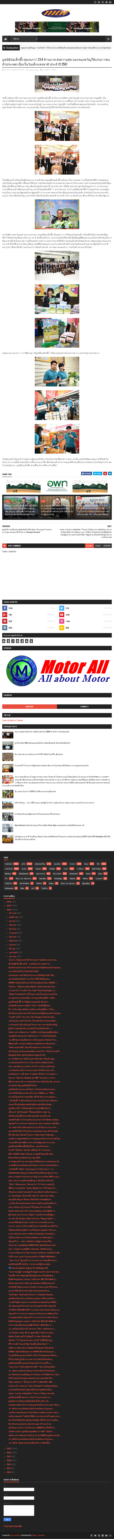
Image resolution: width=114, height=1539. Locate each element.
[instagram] (106, 2)
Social (88, 873)
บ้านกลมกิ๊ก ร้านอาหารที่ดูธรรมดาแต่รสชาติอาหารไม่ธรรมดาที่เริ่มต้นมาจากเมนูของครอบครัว (52, 765)
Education (42, 878)
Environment (9, 888)
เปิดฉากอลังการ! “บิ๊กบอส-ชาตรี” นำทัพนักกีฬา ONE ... (31, 1381)
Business (8, 873)
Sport (100, 873)
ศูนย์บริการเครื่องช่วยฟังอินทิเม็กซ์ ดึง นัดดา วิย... (29, 1400)
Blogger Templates (38, 1535)
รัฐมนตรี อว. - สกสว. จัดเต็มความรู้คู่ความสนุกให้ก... (30, 1241)
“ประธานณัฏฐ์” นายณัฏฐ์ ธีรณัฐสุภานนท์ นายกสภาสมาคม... (34, 1271)
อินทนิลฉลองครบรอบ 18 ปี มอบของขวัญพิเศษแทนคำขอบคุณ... (35, 967)
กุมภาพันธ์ (13, 952)
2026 (9, 901)
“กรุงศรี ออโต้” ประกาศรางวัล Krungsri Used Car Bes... (32, 1016)
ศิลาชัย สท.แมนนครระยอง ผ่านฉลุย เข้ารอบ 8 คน (29, 1423)
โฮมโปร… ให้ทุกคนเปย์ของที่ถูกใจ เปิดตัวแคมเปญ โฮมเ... (32, 986)
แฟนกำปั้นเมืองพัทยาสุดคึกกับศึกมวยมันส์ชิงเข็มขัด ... (31, 1104)
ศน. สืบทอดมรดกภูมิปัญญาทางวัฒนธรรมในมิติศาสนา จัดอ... (34, 1374)
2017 (9, 1468)
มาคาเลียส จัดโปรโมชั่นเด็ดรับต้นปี (23, 971)
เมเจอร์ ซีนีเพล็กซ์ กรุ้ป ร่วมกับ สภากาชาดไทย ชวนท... (31, 1222)
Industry (72, 878)
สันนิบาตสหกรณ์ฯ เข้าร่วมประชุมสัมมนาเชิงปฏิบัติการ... (32, 1210)
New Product (96, 869)
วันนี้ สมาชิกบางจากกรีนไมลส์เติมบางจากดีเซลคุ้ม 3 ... (31, 1237)
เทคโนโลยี (9, 869)
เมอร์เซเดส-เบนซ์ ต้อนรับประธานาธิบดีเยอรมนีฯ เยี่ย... (31, 975)
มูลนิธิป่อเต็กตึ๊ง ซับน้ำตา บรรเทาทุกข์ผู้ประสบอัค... (29, 1263)
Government (74, 873)
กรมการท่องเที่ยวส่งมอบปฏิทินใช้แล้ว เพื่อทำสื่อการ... (30, 1324)
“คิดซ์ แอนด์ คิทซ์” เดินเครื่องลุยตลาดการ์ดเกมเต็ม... (30, 1047)
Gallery (51, 883)
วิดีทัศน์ (39, 883)
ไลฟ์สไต (45, 888)
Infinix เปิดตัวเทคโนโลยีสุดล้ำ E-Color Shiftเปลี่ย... (30, 1336)
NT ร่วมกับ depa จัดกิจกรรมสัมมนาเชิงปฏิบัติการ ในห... (31, 1009)
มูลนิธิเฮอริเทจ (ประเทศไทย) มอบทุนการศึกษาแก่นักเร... (32, 1298)
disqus (98, 545)
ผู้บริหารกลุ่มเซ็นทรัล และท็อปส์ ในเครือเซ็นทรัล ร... (30, 1028)
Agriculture (86, 883)
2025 (9, 905)
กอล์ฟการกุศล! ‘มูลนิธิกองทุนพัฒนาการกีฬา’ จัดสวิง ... (31, 1431)
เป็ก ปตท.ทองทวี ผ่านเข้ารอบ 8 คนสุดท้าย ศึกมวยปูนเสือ (32, 1305)
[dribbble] (102, 2)
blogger (89, 545)
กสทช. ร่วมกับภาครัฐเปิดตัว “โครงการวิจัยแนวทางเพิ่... (31, 1393)
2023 (9, 1448)
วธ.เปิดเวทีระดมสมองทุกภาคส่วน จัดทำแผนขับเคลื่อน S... (32, 1203)
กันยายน (13, 924)
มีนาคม (12, 948)
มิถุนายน (13, 936)
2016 (9, 1472)
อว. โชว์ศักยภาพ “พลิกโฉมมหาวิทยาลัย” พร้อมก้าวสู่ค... (32, 1058)
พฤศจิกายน (14, 916)
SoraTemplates (15, 1535)
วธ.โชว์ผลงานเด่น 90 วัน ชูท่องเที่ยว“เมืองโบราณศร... (31, 1332)
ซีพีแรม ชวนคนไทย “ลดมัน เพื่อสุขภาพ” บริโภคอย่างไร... (32, 1187)
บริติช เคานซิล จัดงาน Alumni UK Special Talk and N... (31, 1347)
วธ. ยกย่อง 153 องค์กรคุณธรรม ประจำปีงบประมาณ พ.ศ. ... (33, 1127)
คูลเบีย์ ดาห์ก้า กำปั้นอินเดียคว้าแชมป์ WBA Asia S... (30, 1108)
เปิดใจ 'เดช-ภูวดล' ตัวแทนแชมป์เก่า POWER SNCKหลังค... (32, 1256)
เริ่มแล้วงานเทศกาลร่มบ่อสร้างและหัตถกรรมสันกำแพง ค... (33, 1191)
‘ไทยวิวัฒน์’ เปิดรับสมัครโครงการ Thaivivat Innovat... (31, 1294)
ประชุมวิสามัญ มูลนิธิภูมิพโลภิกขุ (22, 1085)
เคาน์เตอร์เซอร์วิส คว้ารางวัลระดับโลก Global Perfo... (31, 1062)
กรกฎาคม (13, 932)
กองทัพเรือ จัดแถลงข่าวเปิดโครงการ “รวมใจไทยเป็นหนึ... (32, 1035)
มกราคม (13, 956)
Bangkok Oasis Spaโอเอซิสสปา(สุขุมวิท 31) (26, 1054)
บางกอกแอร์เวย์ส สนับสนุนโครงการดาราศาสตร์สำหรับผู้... (33, 1024)
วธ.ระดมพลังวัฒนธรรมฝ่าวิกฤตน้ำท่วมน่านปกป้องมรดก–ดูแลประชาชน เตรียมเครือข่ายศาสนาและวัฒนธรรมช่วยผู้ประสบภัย (57, 510)
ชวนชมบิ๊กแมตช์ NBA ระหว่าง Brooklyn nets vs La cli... (32, 1142)
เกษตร (66, 869)
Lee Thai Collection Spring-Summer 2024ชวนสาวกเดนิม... (33, 1419)
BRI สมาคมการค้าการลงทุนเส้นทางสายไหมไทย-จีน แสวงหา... (35, 1081)
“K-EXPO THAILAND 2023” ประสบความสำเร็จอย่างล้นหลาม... (34, 1309)
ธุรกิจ (23, 864)
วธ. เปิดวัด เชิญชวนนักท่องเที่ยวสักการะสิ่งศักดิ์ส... (29, 1442)
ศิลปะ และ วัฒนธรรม (23, 878)
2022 (9, 1452)
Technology (58, 878)
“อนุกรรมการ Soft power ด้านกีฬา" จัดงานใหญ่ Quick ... (32, 1366)
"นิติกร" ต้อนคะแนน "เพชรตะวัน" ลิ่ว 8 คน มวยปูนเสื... (31, 1184)
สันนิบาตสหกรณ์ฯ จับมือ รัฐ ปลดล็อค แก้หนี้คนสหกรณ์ (31, 1283)
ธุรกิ (32, 888)
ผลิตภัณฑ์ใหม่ (40, 864)
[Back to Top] (110, 1535)
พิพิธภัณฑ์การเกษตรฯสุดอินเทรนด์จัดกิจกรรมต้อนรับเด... (32, 1043)
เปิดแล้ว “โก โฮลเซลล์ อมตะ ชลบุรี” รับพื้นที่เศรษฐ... (30, 1340)
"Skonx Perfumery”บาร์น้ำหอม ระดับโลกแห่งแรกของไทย (32, 993)
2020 (9, 1460)
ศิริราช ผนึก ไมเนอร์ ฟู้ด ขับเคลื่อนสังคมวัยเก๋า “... (29, 1343)
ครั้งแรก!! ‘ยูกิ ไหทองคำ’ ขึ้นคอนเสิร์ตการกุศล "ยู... (29, 1111)
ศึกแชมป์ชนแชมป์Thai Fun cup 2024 (24, 1157)
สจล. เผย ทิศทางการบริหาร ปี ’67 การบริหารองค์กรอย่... (32, 1066)
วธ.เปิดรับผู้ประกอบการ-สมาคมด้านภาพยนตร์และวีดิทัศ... (33, 1301)
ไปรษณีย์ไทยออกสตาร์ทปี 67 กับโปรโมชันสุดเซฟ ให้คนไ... (33, 1355)
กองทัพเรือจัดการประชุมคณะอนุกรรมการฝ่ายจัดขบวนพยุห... (34, 1119)
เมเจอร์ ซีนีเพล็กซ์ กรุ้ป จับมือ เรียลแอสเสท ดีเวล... (29, 1290)
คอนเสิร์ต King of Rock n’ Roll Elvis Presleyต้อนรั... (30, 1199)
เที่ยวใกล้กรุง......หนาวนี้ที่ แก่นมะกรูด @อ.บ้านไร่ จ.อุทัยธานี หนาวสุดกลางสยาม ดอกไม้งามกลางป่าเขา (55, 802)
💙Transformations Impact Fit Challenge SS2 (28, 1267)
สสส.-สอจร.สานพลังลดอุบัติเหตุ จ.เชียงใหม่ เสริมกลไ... (31, 1180)
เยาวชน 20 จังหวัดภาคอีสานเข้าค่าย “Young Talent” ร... (32, 1218)
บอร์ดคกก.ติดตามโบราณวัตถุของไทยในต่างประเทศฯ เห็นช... (34, 1404)
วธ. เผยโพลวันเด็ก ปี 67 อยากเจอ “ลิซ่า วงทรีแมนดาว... (32, 1328)
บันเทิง (24, 869)
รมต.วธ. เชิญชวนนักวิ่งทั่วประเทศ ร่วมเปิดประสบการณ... (32, 959)
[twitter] (99, 2)
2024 (9, 909)
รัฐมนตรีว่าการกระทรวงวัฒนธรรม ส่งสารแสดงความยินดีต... (34, 1123)
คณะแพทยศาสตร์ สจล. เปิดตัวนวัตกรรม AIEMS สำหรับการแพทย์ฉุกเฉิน (42, 731)
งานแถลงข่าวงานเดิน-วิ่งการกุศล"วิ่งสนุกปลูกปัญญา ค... (32, 990)
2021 (9, 1456)
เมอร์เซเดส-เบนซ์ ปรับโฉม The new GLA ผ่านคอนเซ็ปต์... (32, 1020)
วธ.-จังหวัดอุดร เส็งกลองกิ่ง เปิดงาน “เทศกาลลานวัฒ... (31, 1195)
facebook (106, 545)
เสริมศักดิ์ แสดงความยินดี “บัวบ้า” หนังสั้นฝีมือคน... (30, 1005)
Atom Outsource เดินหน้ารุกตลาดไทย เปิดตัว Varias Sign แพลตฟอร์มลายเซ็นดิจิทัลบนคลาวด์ (49, 825)
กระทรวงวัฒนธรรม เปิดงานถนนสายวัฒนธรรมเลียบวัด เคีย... (34, 1252)
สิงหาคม (13, 928)
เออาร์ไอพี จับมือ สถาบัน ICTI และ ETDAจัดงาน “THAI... (31, 1092)
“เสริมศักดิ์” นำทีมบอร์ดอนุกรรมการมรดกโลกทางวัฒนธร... (33, 1100)
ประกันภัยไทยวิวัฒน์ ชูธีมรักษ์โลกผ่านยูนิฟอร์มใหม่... (30, 1389)
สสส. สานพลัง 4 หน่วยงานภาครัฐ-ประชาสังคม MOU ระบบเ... (34, 1176)
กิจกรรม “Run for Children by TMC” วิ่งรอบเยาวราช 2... (32, 1077)
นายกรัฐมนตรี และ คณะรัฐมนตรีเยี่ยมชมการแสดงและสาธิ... (34, 1161)
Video (22, 888)
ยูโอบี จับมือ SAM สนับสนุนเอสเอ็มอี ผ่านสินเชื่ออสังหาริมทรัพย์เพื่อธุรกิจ (42, 742)
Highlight (30, 706)
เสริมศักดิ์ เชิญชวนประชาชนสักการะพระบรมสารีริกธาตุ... (33, 1286)
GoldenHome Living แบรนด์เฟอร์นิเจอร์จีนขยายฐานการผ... (33, 1172)
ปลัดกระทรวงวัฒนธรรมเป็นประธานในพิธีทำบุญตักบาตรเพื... (34, 1435)
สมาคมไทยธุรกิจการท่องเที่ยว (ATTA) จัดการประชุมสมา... (32, 1096)
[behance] (110, 2)
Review (85, 878)
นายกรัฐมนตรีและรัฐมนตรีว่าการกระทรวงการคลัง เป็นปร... (33, 1317)
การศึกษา (46, 69)
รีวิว (6, 878)
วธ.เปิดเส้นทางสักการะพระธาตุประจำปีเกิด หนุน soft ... (32, 1070)
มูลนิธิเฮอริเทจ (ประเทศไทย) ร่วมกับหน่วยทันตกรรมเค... (32, 1089)
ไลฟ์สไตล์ (8, 864)
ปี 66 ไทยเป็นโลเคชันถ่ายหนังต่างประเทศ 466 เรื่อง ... (31, 1378)
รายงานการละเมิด (13, 1526)
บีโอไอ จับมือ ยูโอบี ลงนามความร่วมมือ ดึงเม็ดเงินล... (31, 1359)
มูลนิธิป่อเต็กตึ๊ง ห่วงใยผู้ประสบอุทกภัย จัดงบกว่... (28, 1001)
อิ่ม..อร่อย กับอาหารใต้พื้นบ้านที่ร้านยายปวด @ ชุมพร (35, 791)
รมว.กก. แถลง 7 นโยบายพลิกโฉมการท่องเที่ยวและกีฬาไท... (33, 1225)
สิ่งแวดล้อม (57, 873)
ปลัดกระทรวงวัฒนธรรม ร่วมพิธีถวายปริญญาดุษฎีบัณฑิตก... (33, 1032)
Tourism (38, 869)
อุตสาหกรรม (40, 873)
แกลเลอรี (99, 878)
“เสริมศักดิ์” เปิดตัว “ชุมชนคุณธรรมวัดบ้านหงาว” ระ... (31, 1168)
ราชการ (72, 864)
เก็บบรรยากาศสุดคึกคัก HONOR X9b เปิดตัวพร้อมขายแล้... (32, 1245)
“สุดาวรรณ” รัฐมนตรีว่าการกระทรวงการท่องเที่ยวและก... (33, 1260)
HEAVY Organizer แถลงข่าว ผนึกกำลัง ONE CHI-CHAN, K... (32, 1279)
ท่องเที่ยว (57, 864)
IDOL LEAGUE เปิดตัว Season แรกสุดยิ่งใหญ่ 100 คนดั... (31, 1153)
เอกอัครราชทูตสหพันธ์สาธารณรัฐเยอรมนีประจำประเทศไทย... (34, 1138)
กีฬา (100, 48)
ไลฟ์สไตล (8, 883)
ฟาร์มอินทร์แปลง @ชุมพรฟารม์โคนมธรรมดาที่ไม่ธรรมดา (37, 813)
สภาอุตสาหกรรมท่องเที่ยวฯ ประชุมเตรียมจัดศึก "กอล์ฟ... (32, 997)
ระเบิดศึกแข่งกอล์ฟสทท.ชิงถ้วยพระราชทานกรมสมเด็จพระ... (34, 1165)
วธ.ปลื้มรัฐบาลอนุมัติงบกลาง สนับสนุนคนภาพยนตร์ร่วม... (32, 1039)
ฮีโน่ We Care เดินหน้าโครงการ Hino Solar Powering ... (32, 1134)
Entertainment (23, 873)
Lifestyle (52, 869)
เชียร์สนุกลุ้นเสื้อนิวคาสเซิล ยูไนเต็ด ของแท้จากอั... (30, 1115)
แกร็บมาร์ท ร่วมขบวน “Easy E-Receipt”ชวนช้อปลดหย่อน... (33, 1385)
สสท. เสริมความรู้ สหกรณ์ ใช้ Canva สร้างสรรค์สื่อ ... (30, 1206)
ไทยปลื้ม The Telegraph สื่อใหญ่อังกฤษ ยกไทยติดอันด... (31, 1275)
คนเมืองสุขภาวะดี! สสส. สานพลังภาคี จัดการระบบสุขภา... (33, 1073)
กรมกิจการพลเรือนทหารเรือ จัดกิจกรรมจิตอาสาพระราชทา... (34, 1412)
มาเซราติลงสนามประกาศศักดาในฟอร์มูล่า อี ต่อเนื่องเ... (32, 1233)
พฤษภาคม (13, 940)
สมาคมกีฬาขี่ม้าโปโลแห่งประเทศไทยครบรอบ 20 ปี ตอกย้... (33, 1130)
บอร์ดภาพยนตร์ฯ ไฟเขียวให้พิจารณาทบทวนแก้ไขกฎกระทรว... (35, 1416)
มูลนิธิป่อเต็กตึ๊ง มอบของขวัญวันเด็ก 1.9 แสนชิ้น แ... (30, 1362)
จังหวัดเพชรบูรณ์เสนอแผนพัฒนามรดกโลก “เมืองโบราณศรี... (34, 1051)
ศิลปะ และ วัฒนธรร (68, 883)
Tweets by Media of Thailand (12, 720)
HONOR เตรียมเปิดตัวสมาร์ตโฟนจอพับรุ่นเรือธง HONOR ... (32, 982)
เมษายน (12, 944)
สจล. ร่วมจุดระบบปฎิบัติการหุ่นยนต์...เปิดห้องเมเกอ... (30, 1248)
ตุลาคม (12, 920)
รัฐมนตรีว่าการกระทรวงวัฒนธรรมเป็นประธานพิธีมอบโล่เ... (34, 1313)
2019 (9, 1464)
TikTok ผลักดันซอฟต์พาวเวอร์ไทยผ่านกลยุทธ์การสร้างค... (32, 1229)
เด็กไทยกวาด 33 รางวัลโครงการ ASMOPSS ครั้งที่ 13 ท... (32, 1427)
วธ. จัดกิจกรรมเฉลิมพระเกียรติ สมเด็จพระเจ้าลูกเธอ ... (31, 1408)
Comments (84, 706)
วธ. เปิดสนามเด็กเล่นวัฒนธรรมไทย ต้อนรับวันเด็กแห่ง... (32, 1370)
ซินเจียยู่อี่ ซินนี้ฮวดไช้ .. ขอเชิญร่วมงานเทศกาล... (29, 963)
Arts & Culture (24, 883)
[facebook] (95, 2)
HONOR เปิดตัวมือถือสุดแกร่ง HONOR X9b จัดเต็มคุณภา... (32, 1351)
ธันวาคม (13, 912)
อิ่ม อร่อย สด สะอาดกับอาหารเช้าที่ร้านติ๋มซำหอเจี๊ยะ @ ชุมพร (39, 754)
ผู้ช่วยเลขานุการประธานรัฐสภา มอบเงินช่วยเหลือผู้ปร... (32, 1214)
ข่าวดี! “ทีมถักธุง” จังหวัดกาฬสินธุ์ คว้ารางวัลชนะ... (30, 1149)
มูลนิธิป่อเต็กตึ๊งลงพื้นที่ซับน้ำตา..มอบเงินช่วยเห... (29, 1146)
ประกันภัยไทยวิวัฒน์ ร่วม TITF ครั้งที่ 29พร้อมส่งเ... (29, 978)
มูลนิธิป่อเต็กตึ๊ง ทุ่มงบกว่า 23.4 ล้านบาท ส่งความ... (30, 1397)
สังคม (54, 69)
